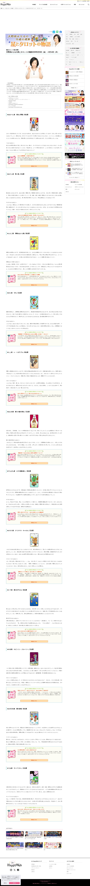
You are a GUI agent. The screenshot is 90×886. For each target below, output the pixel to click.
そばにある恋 (68, 43)
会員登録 (50, 866)
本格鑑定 (34, 4)
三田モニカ (81, 62)
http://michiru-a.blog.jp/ (12, 100)
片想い (72, 41)
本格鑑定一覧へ (74, 88)
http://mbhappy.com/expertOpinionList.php (15, 107)
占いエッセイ (81, 4)
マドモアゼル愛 (73, 57)
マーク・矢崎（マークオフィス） (72, 62)
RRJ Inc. (47, 881)
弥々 (66, 64)
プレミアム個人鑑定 (43, 4)
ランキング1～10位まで (74, 177)
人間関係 (70, 34)
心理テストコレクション (66, 4)
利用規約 (33, 864)
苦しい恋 (76, 41)
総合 (73, 43)
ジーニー (81, 55)
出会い (67, 36)
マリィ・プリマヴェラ (70, 59)
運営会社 (33, 869)
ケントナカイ (78, 52)
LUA (70, 64)
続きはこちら (34, 166)
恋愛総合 (71, 36)
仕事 (75, 34)
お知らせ (67, 191)
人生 (66, 34)
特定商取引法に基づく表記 (36, 866)
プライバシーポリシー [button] (8, 880)
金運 (78, 34)
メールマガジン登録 (52, 864)
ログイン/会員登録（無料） (84, 1)
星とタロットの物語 (9, 8)
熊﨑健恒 (73, 52)
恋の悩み (67, 41)
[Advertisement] (45, 19)
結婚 (81, 34)
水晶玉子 (67, 57)
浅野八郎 (72, 50)
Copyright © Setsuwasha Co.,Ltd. (45, 880)
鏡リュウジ (68, 52)
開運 (75, 4)
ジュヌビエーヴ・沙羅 (75, 55)
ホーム (2, 8)
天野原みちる (78, 50)
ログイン (50, 867)
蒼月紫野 (67, 50)
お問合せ (33, 871)
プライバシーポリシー (35, 867)
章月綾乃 (67, 55)
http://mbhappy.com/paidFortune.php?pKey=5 (15, 104)
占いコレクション (54, 4)
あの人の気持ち (77, 36)
